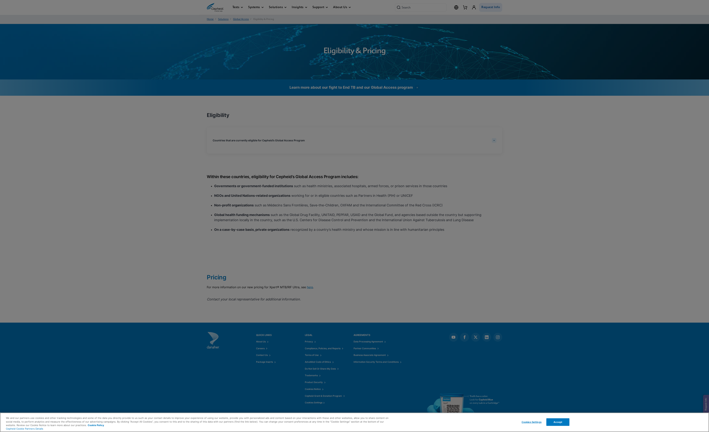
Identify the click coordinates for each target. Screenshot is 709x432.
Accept (558, 421)
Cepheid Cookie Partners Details (24, 428)
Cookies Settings (532, 421)
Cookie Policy (96, 425)
